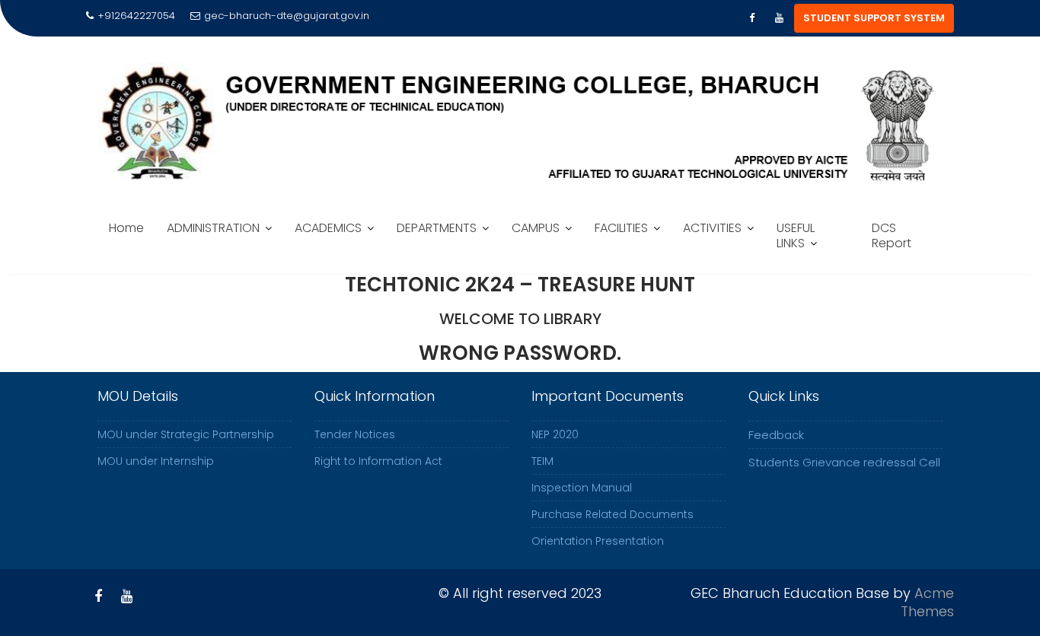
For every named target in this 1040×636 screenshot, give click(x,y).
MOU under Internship (155, 461)
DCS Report (891, 235)
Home (126, 228)
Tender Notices (354, 434)
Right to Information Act (378, 461)
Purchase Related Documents (612, 514)
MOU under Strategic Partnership (185, 434)
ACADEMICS (328, 228)
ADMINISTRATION (213, 228)
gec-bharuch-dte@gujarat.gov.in (286, 15)
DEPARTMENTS (437, 228)
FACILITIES (621, 228)
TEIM (542, 461)
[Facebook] (751, 18)
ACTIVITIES (712, 228)
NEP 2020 (555, 434)
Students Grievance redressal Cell (844, 462)
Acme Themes (927, 602)
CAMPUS (536, 228)
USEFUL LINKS (796, 235)
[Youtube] (779, 18)
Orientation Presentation (597, 541)
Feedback (776, 435)
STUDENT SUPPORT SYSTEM (874, 18)
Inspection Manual (581, 487)
